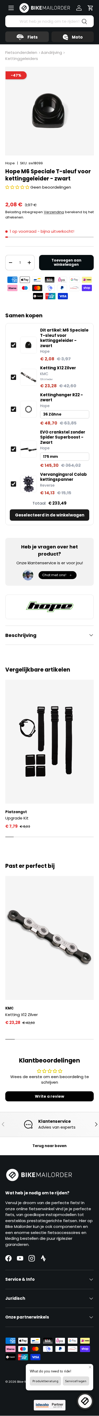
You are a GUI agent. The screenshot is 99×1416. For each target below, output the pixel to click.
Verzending (54, 212)
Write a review (49, 1096)
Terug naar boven (49, 1145)
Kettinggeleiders (21, 58)
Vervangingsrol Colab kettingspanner (63, 477)
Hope (10, 163)
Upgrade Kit (17, 818)
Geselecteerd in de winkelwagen (49, 515)
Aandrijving (51, 52)
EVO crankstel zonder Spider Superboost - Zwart (62, 437)
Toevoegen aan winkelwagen (66, 262)
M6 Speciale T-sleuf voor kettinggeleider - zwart (64, 338)
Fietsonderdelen (21, 52)
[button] (90, 8)
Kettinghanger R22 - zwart (61, 397)
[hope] (49, 606)
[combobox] (49, 21)
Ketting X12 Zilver (58, 368)
